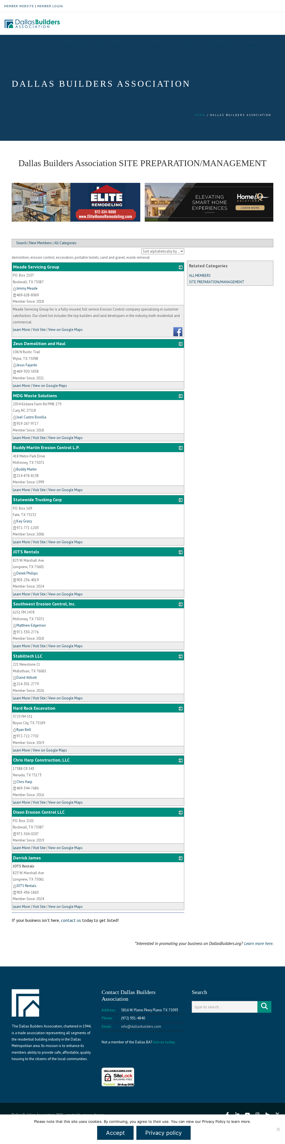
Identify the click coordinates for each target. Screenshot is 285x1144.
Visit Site (39, 329)
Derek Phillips (27, 573)
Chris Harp (24, 781)
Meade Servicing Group (36, 267)
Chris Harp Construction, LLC (41, 760)
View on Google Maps (65, 329)
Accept (115, 1133)
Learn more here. (258, 943)
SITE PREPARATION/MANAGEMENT (216, 282)
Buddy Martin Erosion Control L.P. (46, 447)
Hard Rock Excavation (34, 708)
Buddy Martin (26, 469)
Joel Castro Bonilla (31, 417)
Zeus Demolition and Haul (39, 343)
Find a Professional (119, 46)
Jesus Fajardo (26, 365)
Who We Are (165, 46)
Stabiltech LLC (27, 656)
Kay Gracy (24, 521)
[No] (278, 1129)
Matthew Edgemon (31, 625)
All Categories (65, 243)
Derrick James (27, 858)
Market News (263, 46)
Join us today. (164, 1042)
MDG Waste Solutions (35, 395)
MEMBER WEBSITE (19, 6)
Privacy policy (163, 1133)
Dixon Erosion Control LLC (39, 812)
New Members (40, 243)
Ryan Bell (23, 729)
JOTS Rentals (26, 551)
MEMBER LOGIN (50, 6)
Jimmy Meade (27, 288)
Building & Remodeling (214, 46)
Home (200, 115)
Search (21, 243)
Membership (74, 46)
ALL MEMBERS (200, 275)
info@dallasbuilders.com (141, 1026)
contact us (71, 920)
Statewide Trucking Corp (37, 499)
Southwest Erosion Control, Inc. (44, 604)
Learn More (21, 329)
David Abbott (26, 677)
